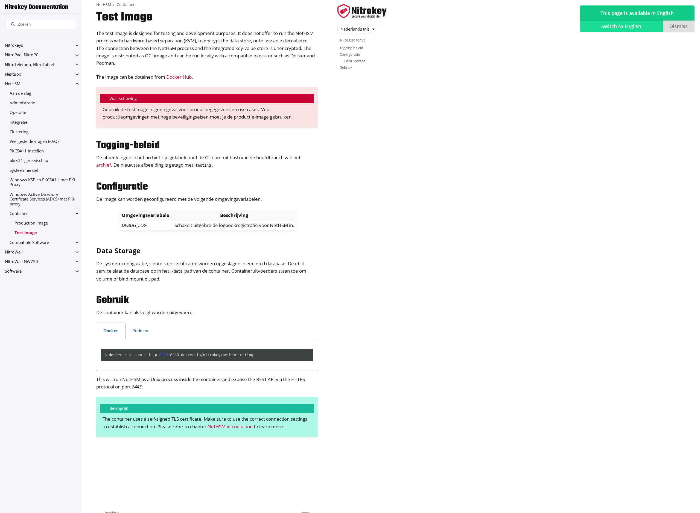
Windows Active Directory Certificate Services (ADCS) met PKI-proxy (42, 199)
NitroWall (14, 252)
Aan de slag (20, 93)
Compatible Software (29, 242)
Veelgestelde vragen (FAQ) (34, 141)
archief (103, 165)
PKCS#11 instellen (27, 151)
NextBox (13, 74)
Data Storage (354, 60)
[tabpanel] (207, 355)
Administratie (22, 103)
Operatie (18, 113)
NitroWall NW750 (21, 261)
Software (13, 271)
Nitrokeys (14, 45)
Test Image (25, 233)
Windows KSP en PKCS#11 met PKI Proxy (42, 182)
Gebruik (346, 67)
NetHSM (13, 84)
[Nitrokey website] (362, 11)
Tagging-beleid (351, 47)
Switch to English (621, 26)
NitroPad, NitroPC (21, 55)
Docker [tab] (110, 331)
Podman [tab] (140, 331)
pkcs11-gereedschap (29, 161)
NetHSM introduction (230, 426)
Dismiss (678, 26)
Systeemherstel (24, 170)
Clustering (19, 132)
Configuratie (350, 54)
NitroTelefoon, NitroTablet (29, 64)
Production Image (31, 223)
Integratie (18, 122)
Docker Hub (179, 77)
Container (19, 213)
